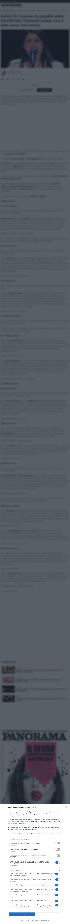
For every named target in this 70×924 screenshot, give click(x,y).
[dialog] (35, 864)
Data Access (35, 920)
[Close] (66, 807)
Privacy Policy (45, 920)
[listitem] (35, 839)
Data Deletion (25, 920)
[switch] (57, 843)
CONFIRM (22, 914)
